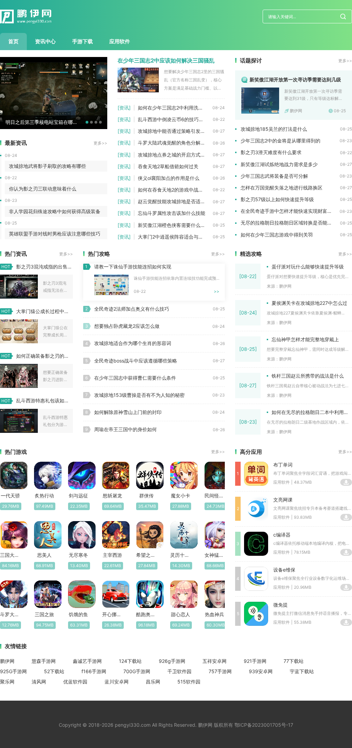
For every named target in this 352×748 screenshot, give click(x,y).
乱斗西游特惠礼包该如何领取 (44, 400)
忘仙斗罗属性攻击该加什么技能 (171, 213)
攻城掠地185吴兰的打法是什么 (274, 129)
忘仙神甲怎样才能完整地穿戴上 (305, 339)
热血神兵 (214, 614)
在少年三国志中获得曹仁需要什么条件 (135, 378)
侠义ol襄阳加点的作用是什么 (168, 178)
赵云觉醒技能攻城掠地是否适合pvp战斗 (175, 201)
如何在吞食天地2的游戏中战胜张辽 (175, 190)
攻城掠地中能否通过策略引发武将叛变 (175, 131)
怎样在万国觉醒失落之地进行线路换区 (281, 188)
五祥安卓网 (214, 661)
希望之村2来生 (146, 555)
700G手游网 (136, 671)
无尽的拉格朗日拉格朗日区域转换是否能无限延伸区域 (290, 223)
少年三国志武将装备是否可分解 (274, 176)
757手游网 (220, 671)
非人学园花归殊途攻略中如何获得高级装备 (54, 211)
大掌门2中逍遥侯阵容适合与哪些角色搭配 (175, 237)
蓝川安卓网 (116, 681)
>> (216, 291)
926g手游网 (172, 661)
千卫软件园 (179, 671)
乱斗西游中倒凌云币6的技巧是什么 (175, 119)
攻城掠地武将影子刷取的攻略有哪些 (47, 166)
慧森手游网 (44, 661)
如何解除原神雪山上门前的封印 (128, 412)
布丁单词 (283, 465)
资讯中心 (45, 41)
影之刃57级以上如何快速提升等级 (277, 199)
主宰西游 (112, 555)
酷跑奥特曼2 (146, 614)
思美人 (44, 555)
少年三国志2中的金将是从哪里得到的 (280, 140)
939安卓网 (261, 671)
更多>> (100, 143)
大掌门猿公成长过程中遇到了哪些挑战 (44, 311)
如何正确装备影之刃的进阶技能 (44, 356)
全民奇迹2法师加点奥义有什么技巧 (131, 309)
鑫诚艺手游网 (87, 661)
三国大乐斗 (10, 555)
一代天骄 (10, 495)
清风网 (39, 681)
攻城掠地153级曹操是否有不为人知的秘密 (139, 395)
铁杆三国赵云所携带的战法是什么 (308, 376)
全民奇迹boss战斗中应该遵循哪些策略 (135, 361)
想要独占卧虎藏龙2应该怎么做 (127, 326)
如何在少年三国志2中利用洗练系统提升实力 (175, 108)
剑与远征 (78, 495)
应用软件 (119, 41)
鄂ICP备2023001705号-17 (263, 725)
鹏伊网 (7, 661)
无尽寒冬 (78, 555)
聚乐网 (7, 681)
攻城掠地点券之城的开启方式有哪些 (175, 155)
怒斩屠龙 (112, 495)
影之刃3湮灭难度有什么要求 (271, 152)
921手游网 (255, 661)
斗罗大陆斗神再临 (10, 614)
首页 (13, 41)
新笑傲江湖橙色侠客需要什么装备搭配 (175, 225)
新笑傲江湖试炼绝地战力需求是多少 (279, 164)
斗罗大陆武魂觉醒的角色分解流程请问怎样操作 (175, 143)
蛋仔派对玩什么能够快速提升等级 (308, 266)
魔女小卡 (180, 495)
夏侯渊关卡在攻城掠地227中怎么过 (309, 303)
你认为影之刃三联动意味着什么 (42, 189)
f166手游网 (93, 671)
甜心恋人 (180, 614)
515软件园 (188, 681)
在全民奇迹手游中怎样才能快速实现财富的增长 (290, 211)
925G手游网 (13, 671)
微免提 (280, 605)
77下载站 (294, 661)
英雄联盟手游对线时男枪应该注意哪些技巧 (54, 234)
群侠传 (146, 495)
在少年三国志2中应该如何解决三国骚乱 (166, 60)
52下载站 (54, 671)
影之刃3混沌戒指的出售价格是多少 (44, 266)
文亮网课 (283, 500)
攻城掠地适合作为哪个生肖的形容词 (132, 343)
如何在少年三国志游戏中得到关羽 (277, 235)
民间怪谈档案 (215, 495)
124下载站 (130, 661)
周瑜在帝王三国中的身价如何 (125, 429)
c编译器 (281, 535)
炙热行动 (44, 495)
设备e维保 (284, 570)
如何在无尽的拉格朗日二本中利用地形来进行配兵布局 (312, 412)
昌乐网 (153, 681)
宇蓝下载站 (302, 671)
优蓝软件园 (75, 681)
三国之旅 (44, 614)
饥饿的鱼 (78, 614)
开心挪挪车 (112, 614)
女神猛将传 (215, 555)
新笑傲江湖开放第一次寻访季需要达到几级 (295, 79)
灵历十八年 (180, 555)
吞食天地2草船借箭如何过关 (168, 166)
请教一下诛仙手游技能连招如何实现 (132, 266)
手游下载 (82, 41)
